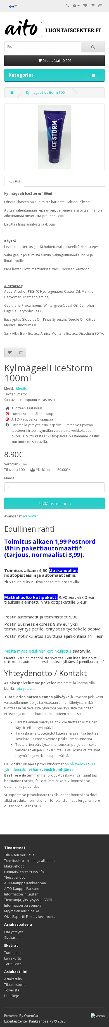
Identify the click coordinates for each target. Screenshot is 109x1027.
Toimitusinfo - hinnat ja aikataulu (29, 860)
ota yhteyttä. (26, 688)
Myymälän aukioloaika (21, 911)
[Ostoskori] (92, 5)
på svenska (78, 764)
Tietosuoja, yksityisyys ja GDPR (28, 899)
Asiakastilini (13, 979)
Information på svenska (22, 905)
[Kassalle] (100, 5)
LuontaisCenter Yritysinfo (24, 871)
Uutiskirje (11, 995)
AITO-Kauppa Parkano (21, 888)
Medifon (22, 388)
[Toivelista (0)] (85, 5)
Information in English (21, 894)
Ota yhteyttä (13, 932)
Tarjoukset (12, 964)
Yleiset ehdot (14, 877)
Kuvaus (14, 181)
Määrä (9, 478)
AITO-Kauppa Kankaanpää (25, 883)
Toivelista (11, 990)
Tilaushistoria (14, 984)
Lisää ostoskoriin (55, 503)
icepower (30, 516)
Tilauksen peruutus (19, 855)
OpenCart (32, 1015)
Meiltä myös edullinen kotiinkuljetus (38, 651)
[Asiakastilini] (76, 5)
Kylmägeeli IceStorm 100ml (47, 92)
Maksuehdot (14, 866)
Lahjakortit (12, 958)
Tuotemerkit (13, 952)
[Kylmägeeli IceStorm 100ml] (54, 137)
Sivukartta (12, 937)
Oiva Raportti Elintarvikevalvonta (29, 916)
